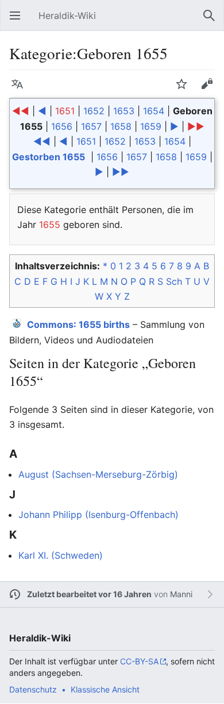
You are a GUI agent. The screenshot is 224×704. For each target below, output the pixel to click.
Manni (181, 594)
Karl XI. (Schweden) (60, 555)
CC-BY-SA (139, 661)
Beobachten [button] (185, 89)
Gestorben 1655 (48, 157)
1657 (91, 126)
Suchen (212, 21)
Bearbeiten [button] (210, 89)
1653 (123, 111)
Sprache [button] (20, 89)
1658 (121, 126)
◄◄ (20, 111)
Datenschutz (33, 689)
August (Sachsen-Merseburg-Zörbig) (98, 474)
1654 (153, 111)
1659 (150, 126)
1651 (65, 111)
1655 (49, 224)
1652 (94, 111)
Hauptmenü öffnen (18, 21)
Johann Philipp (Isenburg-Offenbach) (98, 514)
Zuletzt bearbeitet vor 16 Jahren (89, 594)
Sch (174, 281)
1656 (61, 126)
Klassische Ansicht (105, 689)
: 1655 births (78, 324)
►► (195, 126)
